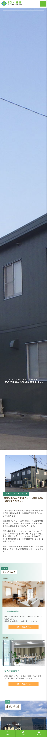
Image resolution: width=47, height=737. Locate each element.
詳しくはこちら (24, 627)
